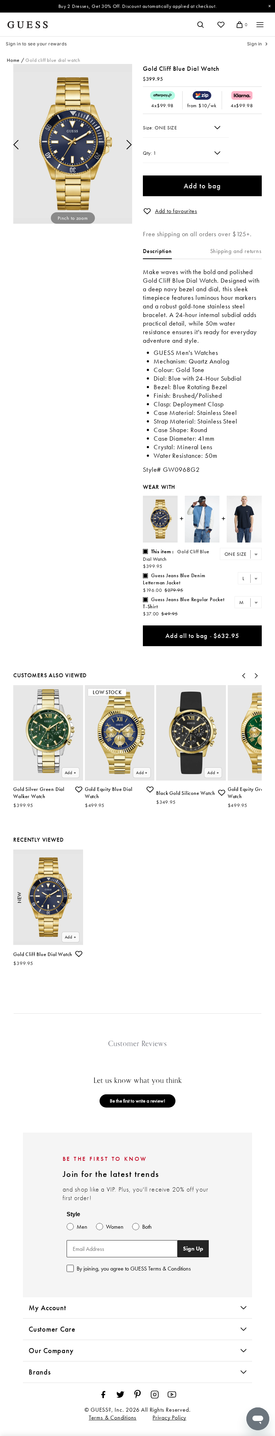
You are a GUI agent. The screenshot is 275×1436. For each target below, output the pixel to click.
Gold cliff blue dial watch (52, 60)
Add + (70, 773)
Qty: (148, 153)
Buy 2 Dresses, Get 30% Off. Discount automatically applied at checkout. (137, 6)
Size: (149, 127)
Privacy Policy (169, 1417)
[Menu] (260, 25)
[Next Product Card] (256, 675)
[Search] (200, 25)
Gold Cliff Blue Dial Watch (42, 954)
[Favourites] (221, 25)
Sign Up (193, 1248)
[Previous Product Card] (243, 675)
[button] (147, 211)
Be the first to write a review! (137, 1101)
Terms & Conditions (112, 1417)
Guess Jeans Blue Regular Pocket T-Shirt (184, 603)
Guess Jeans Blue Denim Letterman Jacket (174, 579)
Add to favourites (176, 211)
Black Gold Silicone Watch (185, 793)
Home (13, 60)
